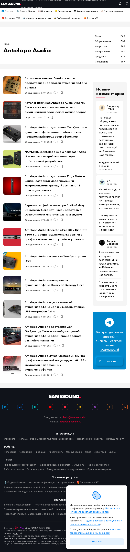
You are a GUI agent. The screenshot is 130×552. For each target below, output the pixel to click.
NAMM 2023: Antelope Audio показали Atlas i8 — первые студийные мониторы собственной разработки (55, 156)
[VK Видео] (65, 407)
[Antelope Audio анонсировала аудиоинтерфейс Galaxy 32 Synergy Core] (12, 285)
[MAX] (35, 407)
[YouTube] (50, 407)
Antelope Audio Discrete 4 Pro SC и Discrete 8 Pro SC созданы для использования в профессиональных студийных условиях (56, 234)
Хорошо (97, 541)
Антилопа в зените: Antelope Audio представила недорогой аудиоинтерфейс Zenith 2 (56, 83)
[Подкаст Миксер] (95, 407)
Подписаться (109, 361)
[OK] (110, 407)
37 (58, 346)
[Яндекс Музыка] (80, 407)
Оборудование (32, 93)
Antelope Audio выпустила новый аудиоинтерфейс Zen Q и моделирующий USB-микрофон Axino (55, 307)
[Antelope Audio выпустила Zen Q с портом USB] (12, 261)
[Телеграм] (5, 407)
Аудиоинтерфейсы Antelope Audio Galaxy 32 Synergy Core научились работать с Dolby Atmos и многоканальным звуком (55, 210)
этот (16, 533)
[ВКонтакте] (20, 407)
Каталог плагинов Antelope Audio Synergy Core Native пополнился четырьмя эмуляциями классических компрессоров (55, 107)
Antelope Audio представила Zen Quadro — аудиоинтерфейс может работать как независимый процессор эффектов (56, 132)
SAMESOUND (32, 528)
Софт (27, 117)
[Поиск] (126, 4)
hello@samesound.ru (74, 417)
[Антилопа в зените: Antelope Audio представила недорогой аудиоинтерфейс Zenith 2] (12, 85)
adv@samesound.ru (70, 421)
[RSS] (125, 407)
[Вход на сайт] (121, 4)
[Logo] (11, 4)
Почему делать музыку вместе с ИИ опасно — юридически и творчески (108, 222)
